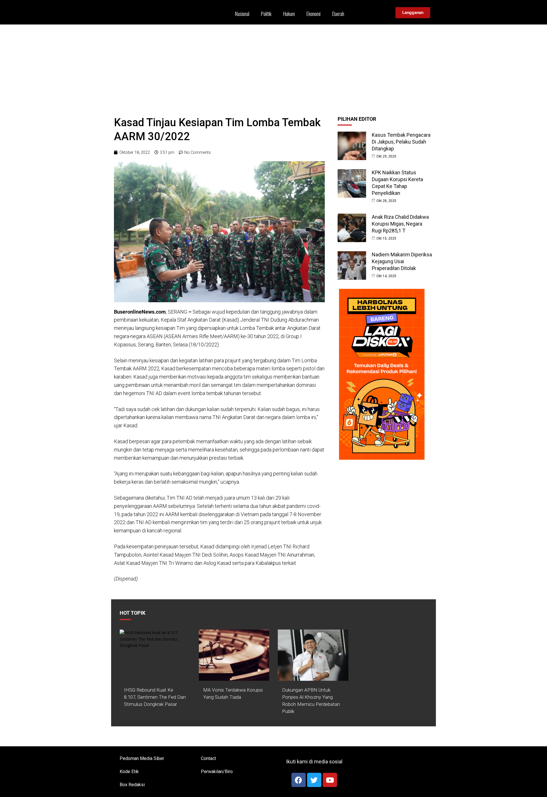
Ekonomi (313, 13)
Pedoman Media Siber (142, 758)
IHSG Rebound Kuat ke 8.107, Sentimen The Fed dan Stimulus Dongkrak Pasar (155, 697)
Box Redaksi (132, 784)
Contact (208, 758)
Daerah (338, 13)
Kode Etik (129, 771)
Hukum (289, 13)
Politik (266, 13)
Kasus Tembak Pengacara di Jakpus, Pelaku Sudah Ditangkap (401, 142)
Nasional (242, 13)
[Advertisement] (273, 67)
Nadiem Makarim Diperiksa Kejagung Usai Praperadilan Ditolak (402, 261)
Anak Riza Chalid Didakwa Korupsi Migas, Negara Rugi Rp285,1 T (400, 224)
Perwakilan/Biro (217, 771)
